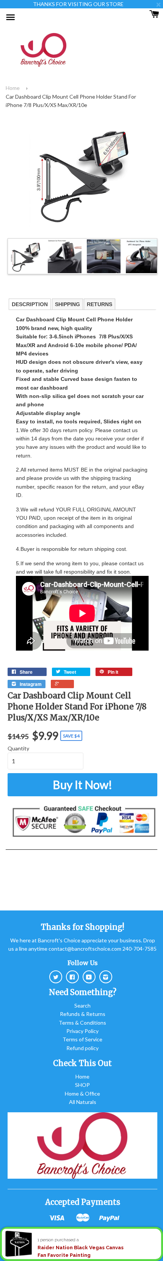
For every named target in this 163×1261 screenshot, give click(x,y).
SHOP (82, 1085)
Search (82, 1005)
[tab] (30, 304)
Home (13, 88)
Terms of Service (82, 1039)
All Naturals (82, 1102)
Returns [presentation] (99, 304)
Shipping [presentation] (67, 304)
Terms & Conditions (82, 1022)
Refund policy (82, 1048)
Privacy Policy (82, 1031)
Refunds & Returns (82, 1014)
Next (150, 256)
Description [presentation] (30, 304)
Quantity (18, 748)
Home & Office (82, 1093)
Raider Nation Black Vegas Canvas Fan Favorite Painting (81, 1251)
